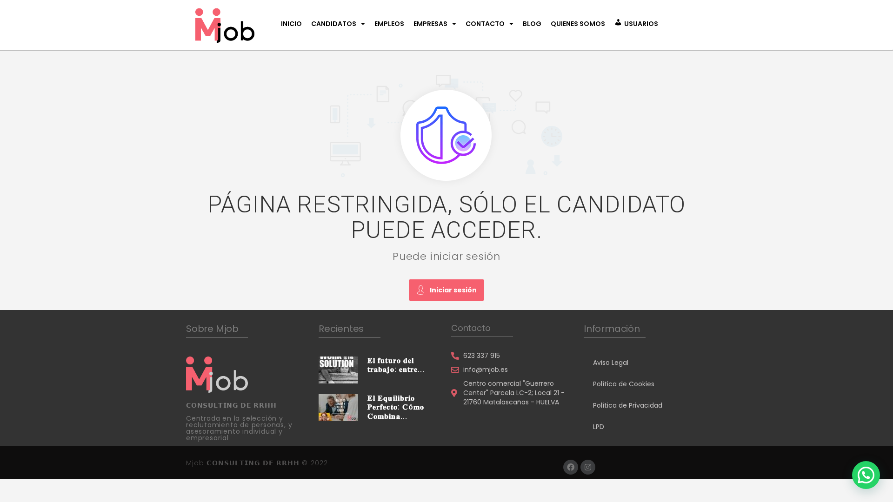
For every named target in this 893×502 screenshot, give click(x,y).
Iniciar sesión (453, 290)
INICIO (291, 23)
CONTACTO (485, 23)
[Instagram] (587, 467)
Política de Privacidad (627, 405)
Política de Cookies (623, 384)
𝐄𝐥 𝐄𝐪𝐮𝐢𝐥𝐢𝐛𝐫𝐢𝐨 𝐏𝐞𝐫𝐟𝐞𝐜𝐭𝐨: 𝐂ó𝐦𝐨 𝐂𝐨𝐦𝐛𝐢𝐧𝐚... (395, 407)
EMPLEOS (389, 23)
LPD (598, 426)
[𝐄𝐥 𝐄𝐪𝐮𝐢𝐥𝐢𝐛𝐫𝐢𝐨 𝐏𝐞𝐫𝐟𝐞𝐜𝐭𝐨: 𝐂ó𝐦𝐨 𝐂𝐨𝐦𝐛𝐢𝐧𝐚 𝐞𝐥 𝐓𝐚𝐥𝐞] (338, 407)
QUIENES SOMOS (578, 23)
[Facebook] (570, 467)
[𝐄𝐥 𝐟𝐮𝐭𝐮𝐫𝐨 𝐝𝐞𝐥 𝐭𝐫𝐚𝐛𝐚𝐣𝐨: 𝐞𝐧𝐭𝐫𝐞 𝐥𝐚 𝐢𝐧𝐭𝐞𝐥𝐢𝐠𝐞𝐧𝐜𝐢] (338, 369)
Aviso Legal (610, 362)
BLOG (532, 23)
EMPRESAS (430, 23)
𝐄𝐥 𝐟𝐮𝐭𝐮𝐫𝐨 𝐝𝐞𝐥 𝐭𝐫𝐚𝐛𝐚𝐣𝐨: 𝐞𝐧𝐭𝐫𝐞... (396, 365)
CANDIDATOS (333, 23)
